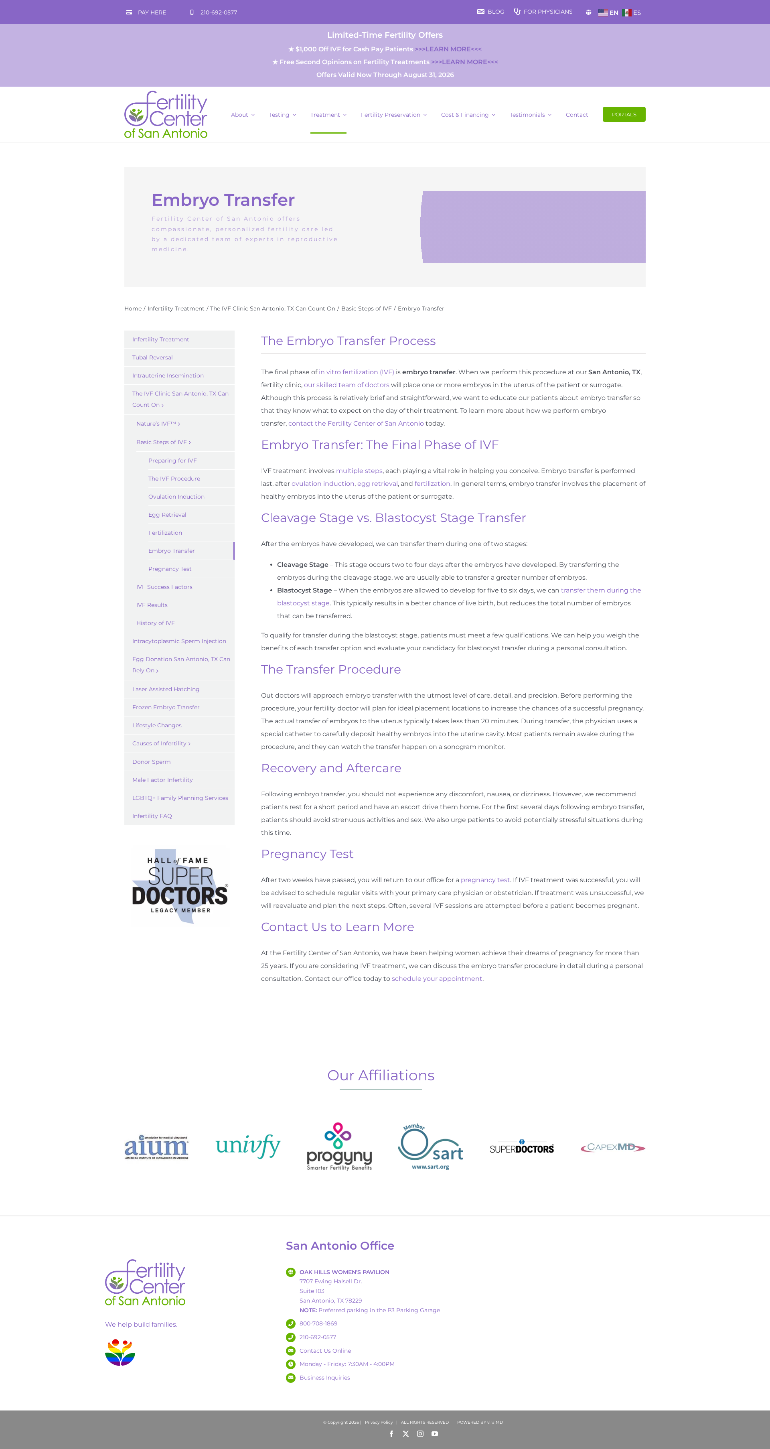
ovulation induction (323, 483)
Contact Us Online (325, 1350)
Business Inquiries (325, 1377)
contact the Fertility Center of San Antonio (356, 423)
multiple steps (359, 471)
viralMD (495, 1422)
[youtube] (435, 1434)
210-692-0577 (219, 12)
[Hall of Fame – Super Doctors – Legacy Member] (179, 846)
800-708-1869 (319, 1323)
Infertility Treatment (160, 339)
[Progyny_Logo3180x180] (339, 1117)
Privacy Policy (379, 1422)
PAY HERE (152, 12)
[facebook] (391, 1434)
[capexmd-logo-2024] (613, 1117)
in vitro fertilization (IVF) (356, 372)
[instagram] (420, 1434)
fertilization (432, 483)
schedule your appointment (437, 978)
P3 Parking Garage (413, 1310)
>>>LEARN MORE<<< (448, 49)
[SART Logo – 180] (430, 1117)
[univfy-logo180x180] (248, 1117)
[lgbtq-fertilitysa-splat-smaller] (120, 1340)
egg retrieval (377, 483)
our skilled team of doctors (346, 385)
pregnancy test (485, 880)
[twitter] (406, 1434)
